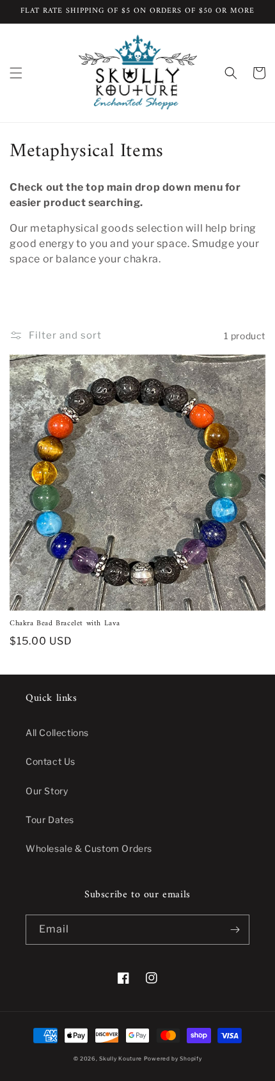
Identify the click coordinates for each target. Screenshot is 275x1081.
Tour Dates (50, 819)
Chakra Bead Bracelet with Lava (65, 624)
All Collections (57, 732)
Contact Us (50, 761)
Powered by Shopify (173, 1058)
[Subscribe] (235, 930)
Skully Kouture (120, 1058)
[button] (16, 73)
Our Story (47, 790)
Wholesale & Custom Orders (89, 848)
